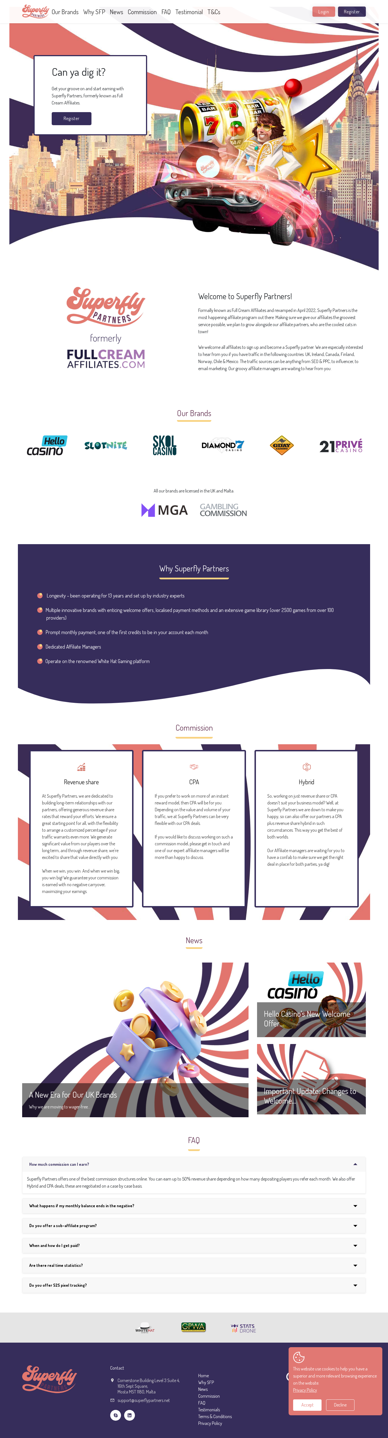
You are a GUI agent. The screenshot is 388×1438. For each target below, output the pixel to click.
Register (352, 11)
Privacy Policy (210, 1423)
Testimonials (209, 1409)
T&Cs (213, 12)
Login (323, 11)
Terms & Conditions (215, 1416)
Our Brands (65, 12)
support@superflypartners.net (144, 1400)
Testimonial (189, 12)
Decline (340, 1405)
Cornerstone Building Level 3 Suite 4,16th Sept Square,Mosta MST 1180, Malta (149, 1386)
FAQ (166, 12)
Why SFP (94, 12)
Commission (142, 12)
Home (203, 1375)
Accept (307, 1405)
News (116, 12)
